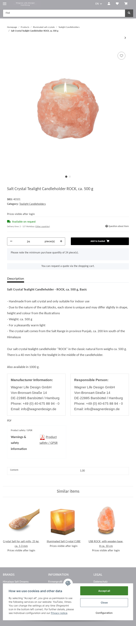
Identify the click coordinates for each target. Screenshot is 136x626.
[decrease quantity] (11, 241)
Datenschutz (100, 581)
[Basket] (127, 4)
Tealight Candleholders (32, 204)
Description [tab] (15, 278)
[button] (109, 4)
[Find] (129, 13)
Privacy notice (59, 612)
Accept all (104, 590)
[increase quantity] (61, 241)
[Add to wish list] (121, 56)
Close (104, 602)
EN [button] (97, 3)
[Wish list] (117, 4)
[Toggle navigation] (4, 2)
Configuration (104, 612)
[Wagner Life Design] (25, 4)
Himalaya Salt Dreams (16, 581)
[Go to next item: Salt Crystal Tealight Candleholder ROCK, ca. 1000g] (125, 38)
